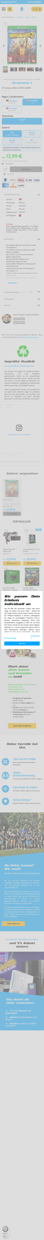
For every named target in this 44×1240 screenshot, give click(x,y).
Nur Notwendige (10, 638)
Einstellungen (35, 637)
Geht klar (22, 643)
